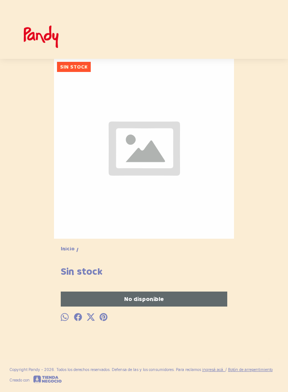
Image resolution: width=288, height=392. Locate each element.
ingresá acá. (213, 369)
